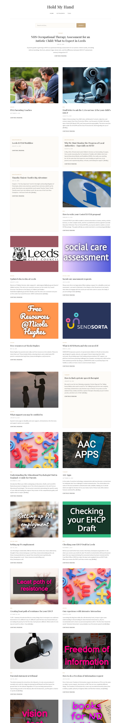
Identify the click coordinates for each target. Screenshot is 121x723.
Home (52, 13)
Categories (61, 13)
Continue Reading (60, 56)
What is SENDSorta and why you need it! (80, 345)
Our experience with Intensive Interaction (82, 611)
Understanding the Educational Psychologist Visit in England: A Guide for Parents (33, 476)
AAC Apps (67, 475)
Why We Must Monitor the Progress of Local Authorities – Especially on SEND (84, 144)
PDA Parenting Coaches (21, 110)
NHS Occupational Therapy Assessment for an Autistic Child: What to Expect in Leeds (60, 39)
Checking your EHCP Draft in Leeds (79, 544)
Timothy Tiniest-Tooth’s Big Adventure (29, 177)
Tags (69, 13)
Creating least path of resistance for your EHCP (31, 611)
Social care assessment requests (77, 279)
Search (81, 25)
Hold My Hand (60, 6)
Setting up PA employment (22, 544)
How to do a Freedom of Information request (83, 676)
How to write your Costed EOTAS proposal (82, 214)
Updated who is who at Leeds (23, 279)
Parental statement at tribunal (23, 676)
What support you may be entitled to (26, 414)
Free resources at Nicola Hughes (25, 345)
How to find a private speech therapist (81, 378)
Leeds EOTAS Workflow (22, 143)
